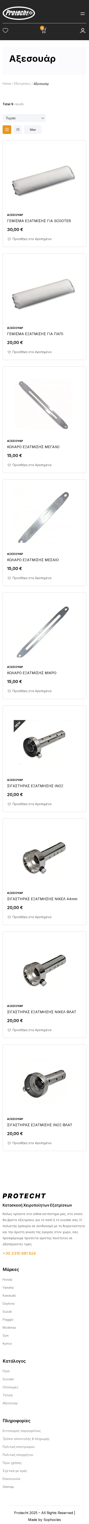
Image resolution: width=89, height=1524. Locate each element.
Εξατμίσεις (22, 83)
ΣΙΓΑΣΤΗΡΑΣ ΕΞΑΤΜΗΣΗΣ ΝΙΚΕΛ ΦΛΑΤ (41, 1012)
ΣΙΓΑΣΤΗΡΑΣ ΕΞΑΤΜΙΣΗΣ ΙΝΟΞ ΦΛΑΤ (39, 1125)
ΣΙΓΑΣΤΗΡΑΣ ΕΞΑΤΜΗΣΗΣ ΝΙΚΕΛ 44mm (42, 899)
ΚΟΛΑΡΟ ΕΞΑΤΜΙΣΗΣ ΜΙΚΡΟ (31, 673)
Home (7, 83)
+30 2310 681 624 (19, 1253)
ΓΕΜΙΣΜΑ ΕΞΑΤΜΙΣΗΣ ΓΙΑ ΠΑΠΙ (35, 334)
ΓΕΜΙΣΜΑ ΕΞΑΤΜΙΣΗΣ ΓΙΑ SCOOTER (39, 221)
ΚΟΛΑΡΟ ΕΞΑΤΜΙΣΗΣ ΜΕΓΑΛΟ (33, 447)
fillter (33, 129)
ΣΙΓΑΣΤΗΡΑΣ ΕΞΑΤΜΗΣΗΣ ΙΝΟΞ (35, 786)
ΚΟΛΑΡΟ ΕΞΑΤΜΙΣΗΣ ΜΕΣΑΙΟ (33, 560)
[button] (29, 239)
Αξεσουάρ (15, 215)
